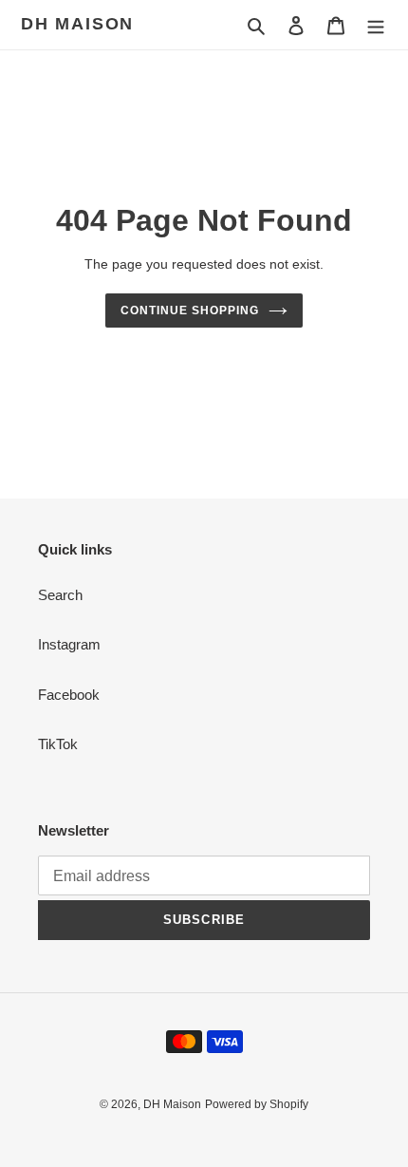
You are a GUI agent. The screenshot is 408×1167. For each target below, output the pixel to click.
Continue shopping (190, 310)
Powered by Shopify (256, 1104)
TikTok (58, 744)
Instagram (69, 644)
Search (60, 595)
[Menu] (376, 25)
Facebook (69, 695)
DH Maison (77, 23)
